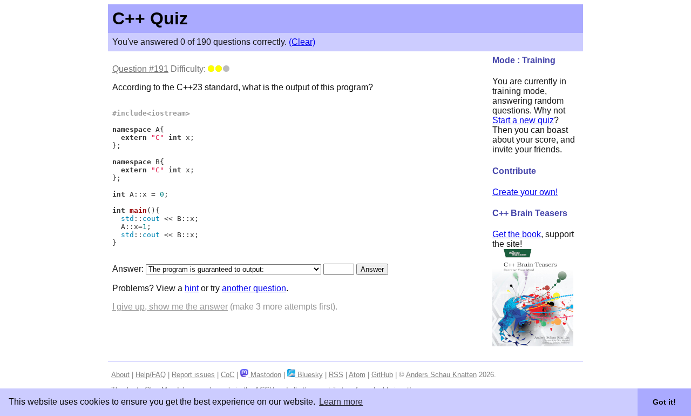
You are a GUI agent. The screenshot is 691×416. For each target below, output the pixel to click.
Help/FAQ (151, 375)
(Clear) (302, 41)
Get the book (516, 234)
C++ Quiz (150, 18)
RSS (336, 375)
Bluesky (309, 375)
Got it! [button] (664, 402)
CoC (227, 375)
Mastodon (264, 375)
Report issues (193, 375)
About (120, 375)
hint (192, 288)
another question (254, 288)
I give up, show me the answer (170, 306)
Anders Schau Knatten (441, 375)
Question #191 (140, 68)
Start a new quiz (523, 120)
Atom (357, 375)
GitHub (382, 375)
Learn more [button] (341, 401)
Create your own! (525, 192)
